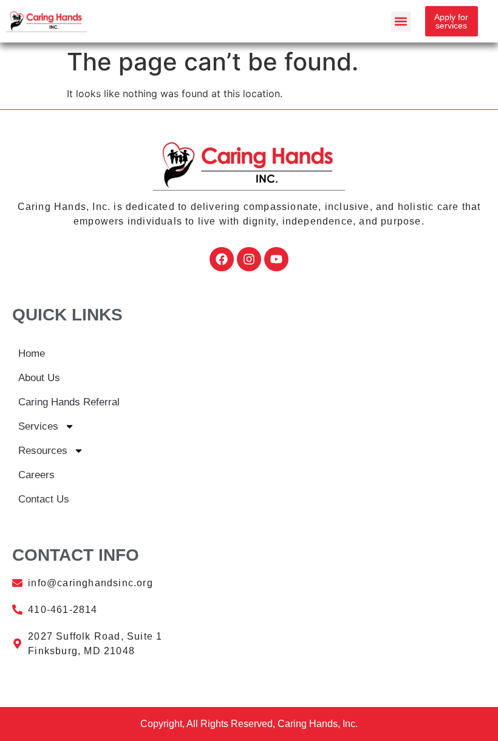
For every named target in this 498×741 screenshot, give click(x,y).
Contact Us (43, 499)
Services (38, 426)
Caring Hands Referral (69, 402)
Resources (42, 450)
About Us (39, 378)
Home (31, 353)
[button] (401, 22)
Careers (36, 475)
